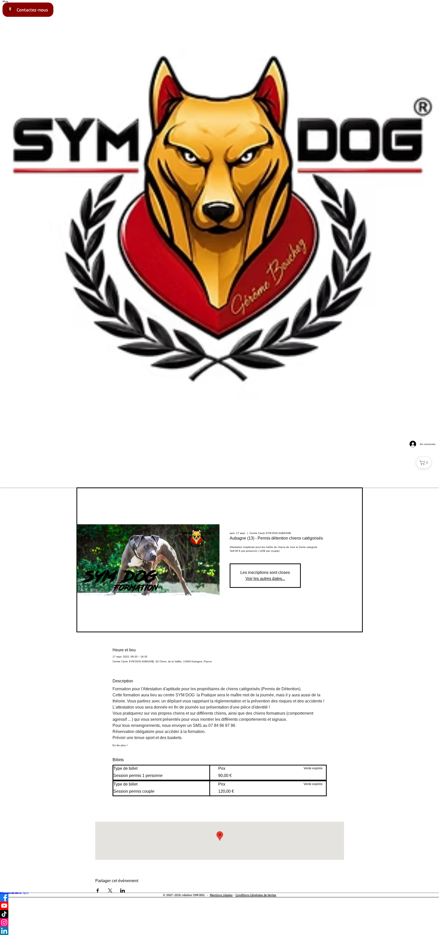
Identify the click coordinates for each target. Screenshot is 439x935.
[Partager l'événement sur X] (110, 890)
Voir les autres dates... (265, 578)
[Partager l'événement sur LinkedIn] (122, 890)
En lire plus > (120, 745)
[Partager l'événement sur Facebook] (97, 890)
